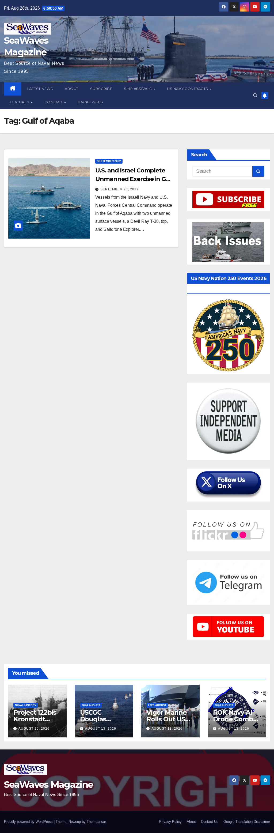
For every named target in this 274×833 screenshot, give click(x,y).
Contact (54, 102)
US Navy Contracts (188, 88)
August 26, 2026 (34, 728)
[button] (255, 95)
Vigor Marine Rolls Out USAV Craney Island (170, 719)
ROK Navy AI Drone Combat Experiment (236, 719)
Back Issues (90, 102)
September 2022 (109, 161)
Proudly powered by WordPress (29, 822)
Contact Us (209, 822)
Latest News (40, 88)
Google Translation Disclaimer (246, 822)
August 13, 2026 (100, 728)
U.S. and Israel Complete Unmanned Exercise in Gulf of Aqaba (134, 179)
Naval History (25, 705)
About (71, 88)
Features (20, 102)
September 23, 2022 (119, 189)
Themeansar (96, 822)
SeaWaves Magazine (48, 784)
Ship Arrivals (138, 88)
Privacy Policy (170, 822)
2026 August (91, 705)
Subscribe (101, 88)
